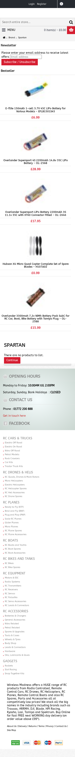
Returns (33, 726)
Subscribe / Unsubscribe (19, 62)
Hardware (10, 651)
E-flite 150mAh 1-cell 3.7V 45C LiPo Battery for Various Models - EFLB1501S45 (35, 110)
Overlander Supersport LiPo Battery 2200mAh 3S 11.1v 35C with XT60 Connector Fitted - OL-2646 (35, 213)
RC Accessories (15, 611)
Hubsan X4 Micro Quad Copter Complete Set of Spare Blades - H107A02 (36, 265)
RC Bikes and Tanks (19, 559)
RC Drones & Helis (18, 472)
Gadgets (10, 661)
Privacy (50, 726)
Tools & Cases (12, 635)
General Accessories (15, 620)
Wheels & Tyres (12, 639)
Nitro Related (12, 623)
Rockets (9, 665)
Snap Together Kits (14, 673)
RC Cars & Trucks (17, 438)
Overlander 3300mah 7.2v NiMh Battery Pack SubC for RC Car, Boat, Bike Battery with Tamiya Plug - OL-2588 (35, 318)
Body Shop (10, 643)
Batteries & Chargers (15, 615)
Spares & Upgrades (14, 631)
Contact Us (61, 726)
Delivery (22, 726)
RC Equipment (14, 573)
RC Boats (10, 540)
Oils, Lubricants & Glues (17, 655)
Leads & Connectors (15, 647)
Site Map (11, 730)
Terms (41, 726)
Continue (12, 360)
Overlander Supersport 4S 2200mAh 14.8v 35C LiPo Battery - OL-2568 (35, 162)
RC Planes (11, 502)
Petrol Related (12, 627)
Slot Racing (11, 669)
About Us (11, 726)
